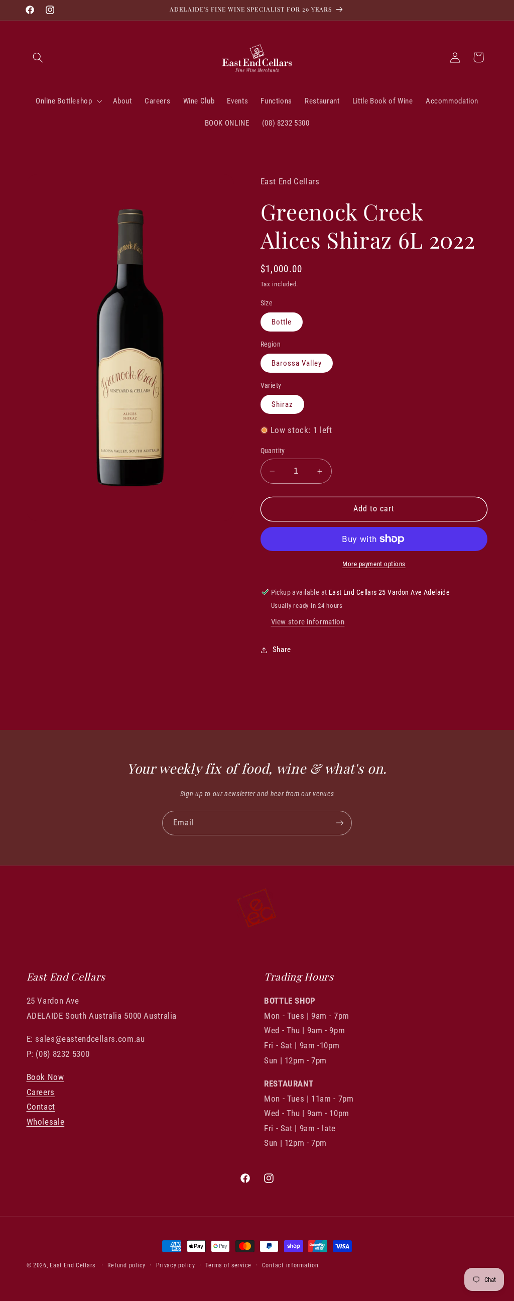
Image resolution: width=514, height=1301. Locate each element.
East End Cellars (72, 1265)
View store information (308, 621)
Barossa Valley (297, 363)
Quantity (273, 451)
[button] (38, 57)
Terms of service (228, 1265)
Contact (41, 1107)
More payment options (374, 564)
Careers (41, 1092)
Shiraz (282, 404)
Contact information (290, 1265)
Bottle (282, 322)
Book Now (45, 1077)
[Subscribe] (339, 823)
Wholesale (46, 1122)
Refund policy (126, 1265)
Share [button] (282, 649)
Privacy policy (175, 1265)
